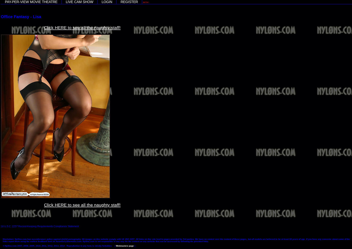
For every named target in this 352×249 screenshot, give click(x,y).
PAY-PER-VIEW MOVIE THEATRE (31, 2)
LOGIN (107, 2)
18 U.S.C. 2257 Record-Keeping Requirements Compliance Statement (40, 226)
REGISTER (129, 2)
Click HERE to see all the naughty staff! (82, 27)
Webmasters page (125, 246)
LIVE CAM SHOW (79, 2)
